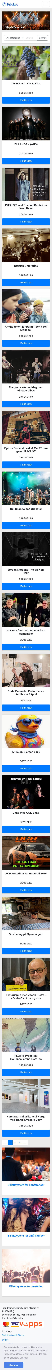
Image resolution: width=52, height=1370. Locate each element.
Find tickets (26, 100)
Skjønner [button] (13, 1365)
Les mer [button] (24, 1358)
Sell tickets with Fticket (13, 1335)
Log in (5, 1340)
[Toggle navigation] (46, 4)
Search (42, 38)
